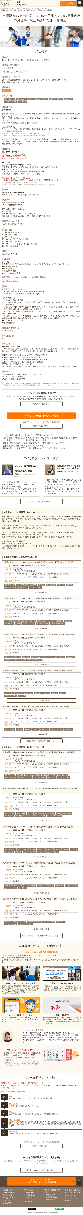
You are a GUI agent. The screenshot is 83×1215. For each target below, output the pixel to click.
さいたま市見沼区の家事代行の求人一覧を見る (40, 936)
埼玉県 (37, 8)
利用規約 (68, 1200)
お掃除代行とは (30, 1192)
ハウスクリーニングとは (32, 1198)
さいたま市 (44, 8)
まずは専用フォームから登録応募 (41, 1181)
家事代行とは (28, 1190)
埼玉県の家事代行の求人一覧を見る (40, 1170)
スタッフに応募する (68, 3)
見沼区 (51, 8)
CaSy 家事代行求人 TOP (7, 8)
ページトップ (79, 1182)
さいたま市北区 (8, 1161)
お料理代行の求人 (51, 1199)
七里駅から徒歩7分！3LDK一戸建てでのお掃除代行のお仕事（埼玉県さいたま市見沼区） (37, 707)
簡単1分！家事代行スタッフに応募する (41, 416)
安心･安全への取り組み (73, 1190)
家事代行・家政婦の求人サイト (8, 0)
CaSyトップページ (9, 1190)
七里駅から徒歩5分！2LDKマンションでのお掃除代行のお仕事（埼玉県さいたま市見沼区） (38, 670)
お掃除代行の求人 (51, 1197)
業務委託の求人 (8, 1195)
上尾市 (37, 1163)
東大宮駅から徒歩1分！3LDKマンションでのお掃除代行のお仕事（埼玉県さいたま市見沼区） (39, 863)
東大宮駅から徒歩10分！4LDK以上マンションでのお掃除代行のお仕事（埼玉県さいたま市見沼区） (40, 789)
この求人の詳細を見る (41, 592)
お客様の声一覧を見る (40, 404)
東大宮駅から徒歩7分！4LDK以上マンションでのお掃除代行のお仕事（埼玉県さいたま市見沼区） (41, 899)
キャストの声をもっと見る (40, 502)
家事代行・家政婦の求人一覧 (25, 8)
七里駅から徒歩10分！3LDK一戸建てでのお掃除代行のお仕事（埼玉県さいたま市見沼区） (38, 598)
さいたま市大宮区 (24, 1161)
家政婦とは (28, 1202)
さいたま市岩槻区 (71, 1161)
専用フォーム (38, 1098)
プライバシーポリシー (72, 1198)
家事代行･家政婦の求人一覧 (52, 1191)
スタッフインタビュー (10, 1200)
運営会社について (71, 1195)
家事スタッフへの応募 (72, 1192)
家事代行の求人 (50, 1194)
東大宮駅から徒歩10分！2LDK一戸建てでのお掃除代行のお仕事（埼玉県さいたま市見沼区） (39, 827)
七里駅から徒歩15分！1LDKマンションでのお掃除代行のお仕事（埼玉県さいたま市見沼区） (39, 562)
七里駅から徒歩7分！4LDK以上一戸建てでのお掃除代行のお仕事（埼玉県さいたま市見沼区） (39, 634)
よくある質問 (7, 1203)
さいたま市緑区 (56, 1161)
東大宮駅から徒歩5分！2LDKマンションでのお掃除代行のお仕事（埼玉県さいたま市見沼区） (39, 752)
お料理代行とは (30, 1195)
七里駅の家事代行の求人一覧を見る (40, 741)
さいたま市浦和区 (40, 1161)
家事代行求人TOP (40, 426)
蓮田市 (45, 1163)
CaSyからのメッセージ (11, 1198)
